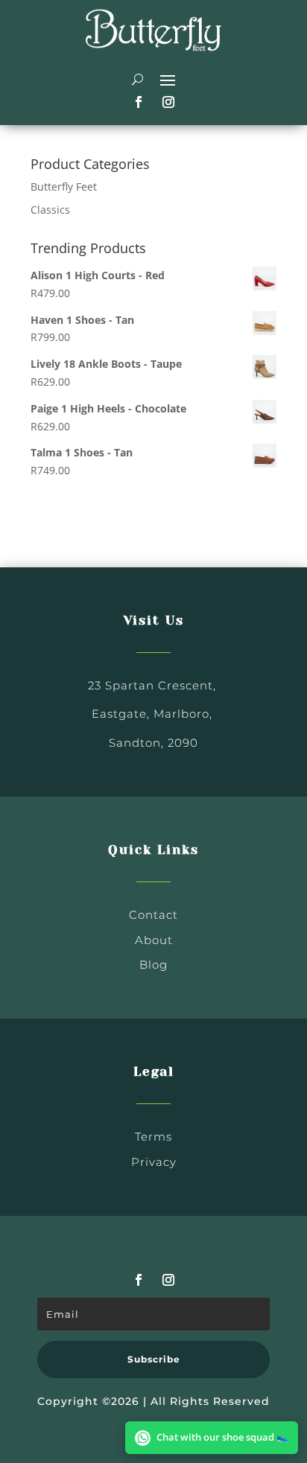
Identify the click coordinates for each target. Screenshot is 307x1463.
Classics (50, 210)
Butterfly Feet (64, 186)
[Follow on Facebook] (139, 102)
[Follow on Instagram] (168, 102)
